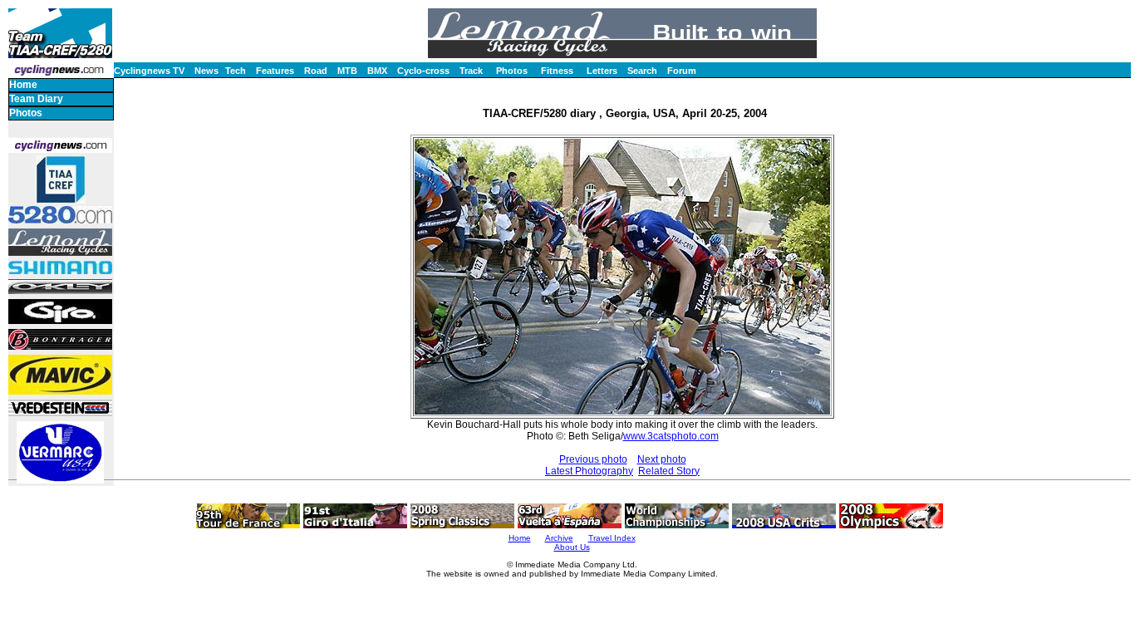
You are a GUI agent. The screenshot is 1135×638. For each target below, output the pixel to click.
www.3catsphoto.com (671, 436)
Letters (602, 71)
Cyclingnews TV (149, 71)
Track (471, 71)
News (206, 71)
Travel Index (612, 537)
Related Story (669, 471)
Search (642, 71)
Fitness (557, 71)
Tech (235, 71)
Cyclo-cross (423, 71)
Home (23, 85)
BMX (377, 71)
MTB (347, 71)
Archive (559, 537)
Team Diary (36, 99)
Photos (512, 71)
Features (275, 71)
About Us (572, 547)
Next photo (661, 459)
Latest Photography (589, 471)
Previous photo (593, 459)
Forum (681, 71)
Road (315, 71)
